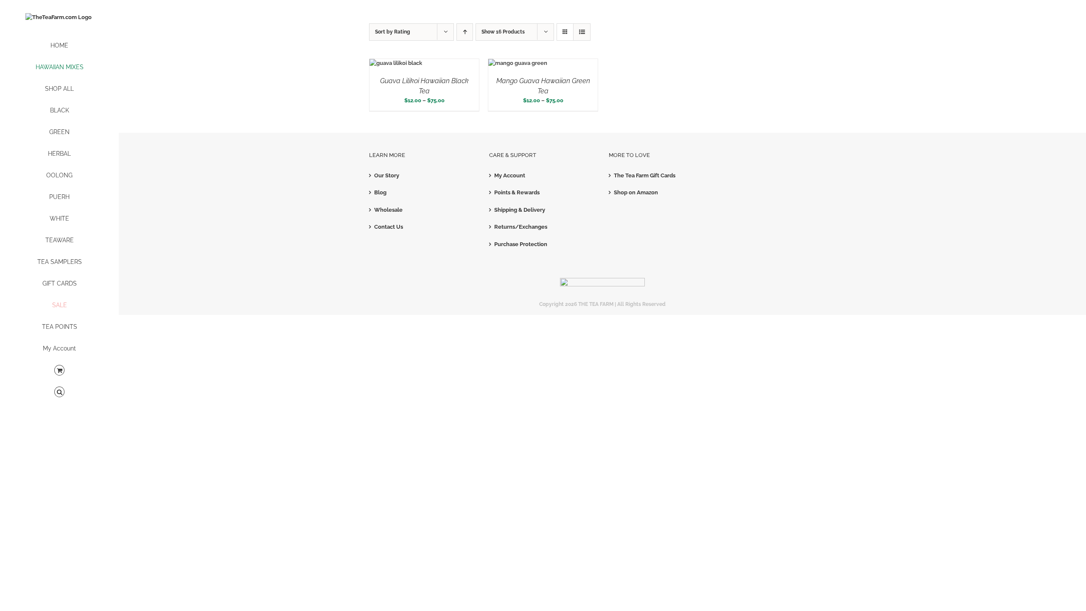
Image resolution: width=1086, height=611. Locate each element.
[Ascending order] (464, 32)
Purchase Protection (520, 244)
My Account (509, 175)
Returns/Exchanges (520, 227)
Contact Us (388, 227)
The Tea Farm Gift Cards (644, 175)
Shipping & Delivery (519, 210)
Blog (380, 192)
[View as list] (582, 32)
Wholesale (388, 210)
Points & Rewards (517, 192)
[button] (59, 392)
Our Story (386, 175)
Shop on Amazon (636, 192)
